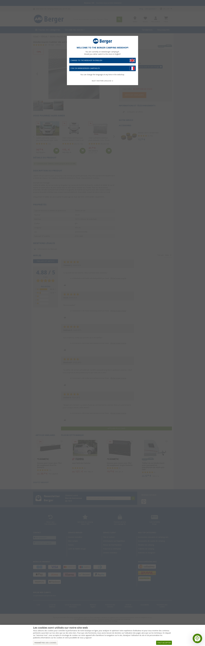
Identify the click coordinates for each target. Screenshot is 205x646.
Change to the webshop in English (86, 60)
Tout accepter (164, 643)
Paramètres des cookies (45, 643)
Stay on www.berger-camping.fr (85, 68)
